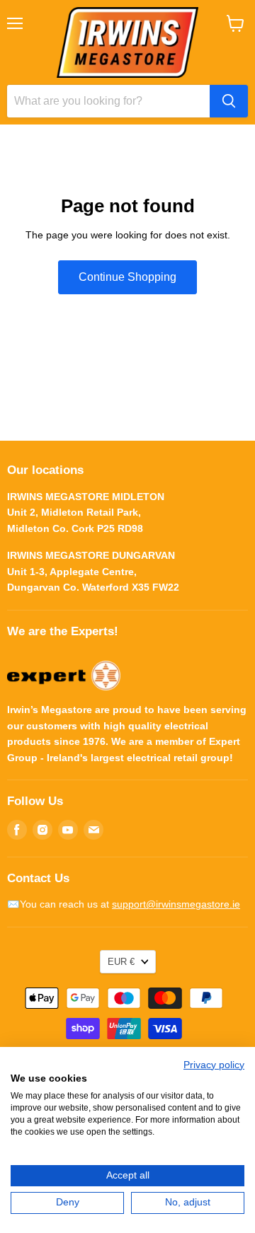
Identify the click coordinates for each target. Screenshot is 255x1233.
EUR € (121, 961)
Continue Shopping (127, 277)
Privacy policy (213, 1065)
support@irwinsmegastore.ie (176, 904)
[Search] (229, 101)
